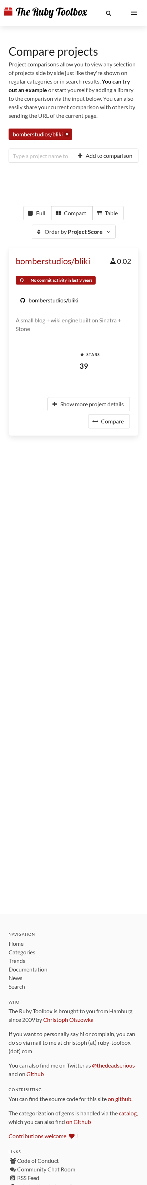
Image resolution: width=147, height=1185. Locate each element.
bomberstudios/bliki (53, 261)
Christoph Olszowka (68, 1019)
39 (84, 366)
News (15, 977)
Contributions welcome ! (43, 1136)
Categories (22, 952)
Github (35, 1073)
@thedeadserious (113, 1065)
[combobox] (41, 156)
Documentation (28, 969)
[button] (108, 13)
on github (119, 1098)
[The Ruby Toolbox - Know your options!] (46, 13)
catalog (128, 1113)
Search (17, 986)
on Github (78, 1121)
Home (16, 943)
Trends (17, 960)
